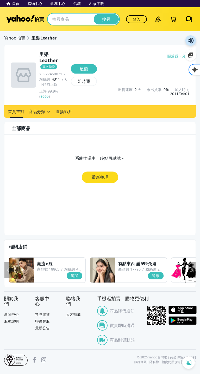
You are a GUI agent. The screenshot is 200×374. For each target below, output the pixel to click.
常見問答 (42, 314)
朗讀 (190, 40)
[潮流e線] (21, 270)
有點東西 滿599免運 (137, 263)
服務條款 (140, 362)
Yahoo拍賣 (25, 19)
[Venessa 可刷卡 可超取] (183, 270)
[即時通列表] (188, 362)
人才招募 (73, 314)
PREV (8, 270)
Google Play (182, 320)
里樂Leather (44, 38)
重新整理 (100, 177)
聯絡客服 (42, 321)
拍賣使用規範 (171, 362)
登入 (136, 19)
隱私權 (154, 362)
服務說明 (11, 321)
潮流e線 (45, 263)
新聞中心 (11, 314)
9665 (44, 96)
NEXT (192, 270)
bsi (16, 360)
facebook (34, 359)
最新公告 (42, 327)
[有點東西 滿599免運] (102, 270)
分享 (185, 56)
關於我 (172, 56)
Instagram (43, 359)
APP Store (182, 310)
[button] (16, 111)
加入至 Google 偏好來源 (190, 55)
